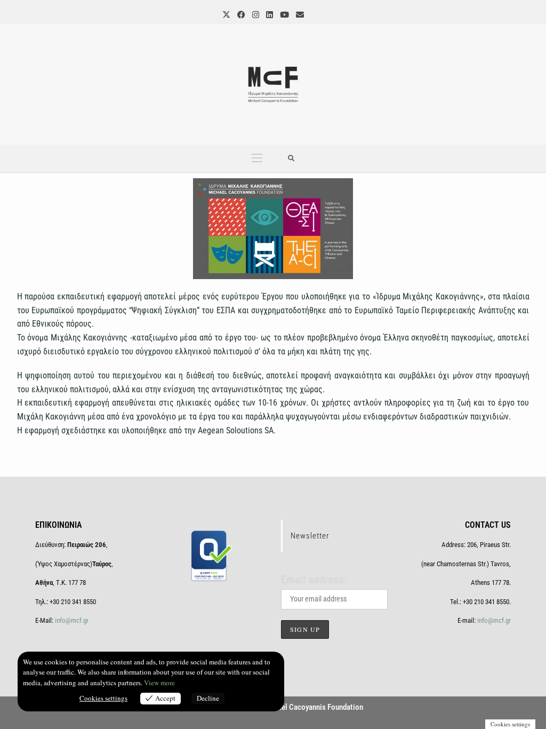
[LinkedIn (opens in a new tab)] (269, 14)
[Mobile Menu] (257, 158)
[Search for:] (291, 158)
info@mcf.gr (71, 620)
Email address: (314, 579)
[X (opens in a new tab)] (225, 14)
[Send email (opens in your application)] (299, 14)
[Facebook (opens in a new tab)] (240, 14)
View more (159, 682)
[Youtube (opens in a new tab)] (284, 14)
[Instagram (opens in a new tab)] (255, 14)
